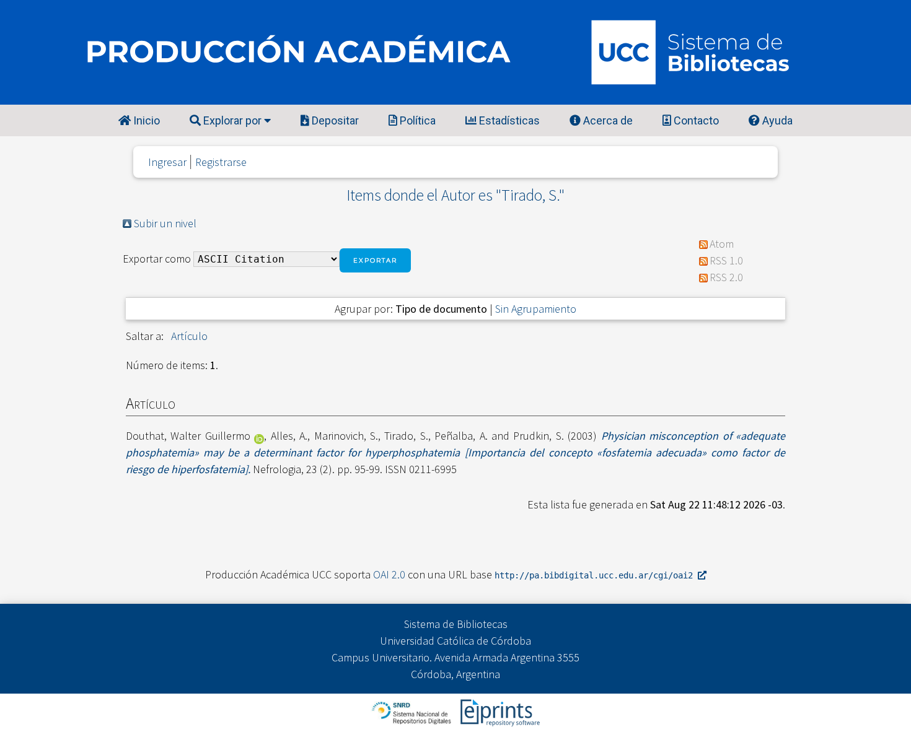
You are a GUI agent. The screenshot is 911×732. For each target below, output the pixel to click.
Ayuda (776, 120)
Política (416, 120)
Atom (722, 244)
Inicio (145, 120)
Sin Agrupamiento (535, 309)
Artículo (189, 336)
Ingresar (167, 162)
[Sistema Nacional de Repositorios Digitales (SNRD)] (412, 711)
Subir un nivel (165, 223)
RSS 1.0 (726, 260)
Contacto (695, 120)
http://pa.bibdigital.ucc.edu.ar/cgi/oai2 (596, 575)
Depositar (334, 120)
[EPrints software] (498, 711)
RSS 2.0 (726, 277)
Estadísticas (508, 120)
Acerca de (607, 120)
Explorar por (232, 120)
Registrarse (221, 162)
